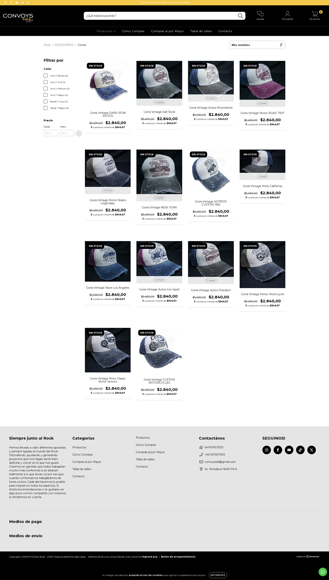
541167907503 (214, 447)
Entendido (218, 575)
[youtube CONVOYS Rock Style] (17, 2)
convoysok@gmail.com (220, 462)
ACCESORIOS (64, 45)
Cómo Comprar (133, 31)
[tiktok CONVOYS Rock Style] (23, 2)
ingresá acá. (150, 556)
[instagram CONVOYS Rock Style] (6, 2)
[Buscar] (240, 15)
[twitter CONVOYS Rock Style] (28, 2)
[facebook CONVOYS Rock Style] (11, 2)
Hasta (63, 126)
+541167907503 (215, 454)
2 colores (159, 102)
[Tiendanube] (308, 557)
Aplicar (79, 133)
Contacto (225, 31)
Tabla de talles (201, 31)
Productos (105, 31)
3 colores (263, 176)
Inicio (47, 45)
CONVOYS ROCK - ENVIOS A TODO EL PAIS (164, 2)
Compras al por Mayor (167, 31)
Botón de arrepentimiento (178, 556)
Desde (47, 126)
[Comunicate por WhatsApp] (323, 572)
